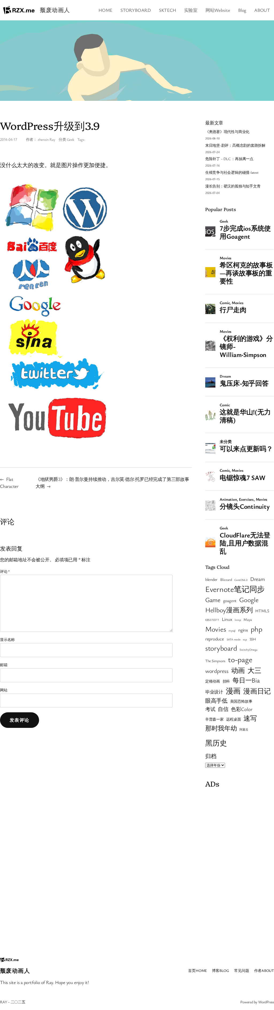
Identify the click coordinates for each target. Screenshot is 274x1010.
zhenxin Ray (46, 139)
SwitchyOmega (248, 649)
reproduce (214, 639)
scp (245, 639)
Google (248, 599)
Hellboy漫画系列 (229, 609)
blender (211, 579)
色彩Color (241, 709)
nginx (243, 630)
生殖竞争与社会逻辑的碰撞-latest (231, 172)
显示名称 (7, 639)
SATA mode (234, 639)
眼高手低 (216, 700)
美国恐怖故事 (241, 701)
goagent (230, 600)
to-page (240, 659)
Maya (247, 619)
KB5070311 (212, 620)
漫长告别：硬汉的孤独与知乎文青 (233, 186)
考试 (210, 709)
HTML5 (262, 611)
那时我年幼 (221, 728)
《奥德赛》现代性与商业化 (227, 131)
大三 (254, 670)
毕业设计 (214, 692)
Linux (227, 619)
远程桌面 (233, 719)
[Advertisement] (239, 871)
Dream (257, 579)
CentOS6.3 (241, 580)
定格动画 (212, 681)
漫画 (233, 691)
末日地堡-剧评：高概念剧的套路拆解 (235, 145)
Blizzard (226, 579)
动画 (238, 670)
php (256, 629)
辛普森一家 (214, 719)
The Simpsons (215, 660)
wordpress (217, 670)
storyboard (221, 648)
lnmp (238, 620)
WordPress (266, 1001)
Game (212, 599)
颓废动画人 (55, 10)
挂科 (226, 681)
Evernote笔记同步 (235, 589)
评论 (5, 571)
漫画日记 (257, 690)
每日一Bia (246, 680)
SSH (253, 639)
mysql (232, 630)
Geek (70, 139)
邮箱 (3, 664)
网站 (3, 689)
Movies (215, 629)
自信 (223, 709)
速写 (250, 718)
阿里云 (243, 729)
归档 (210, 756)
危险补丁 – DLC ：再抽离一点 (229, 158)
